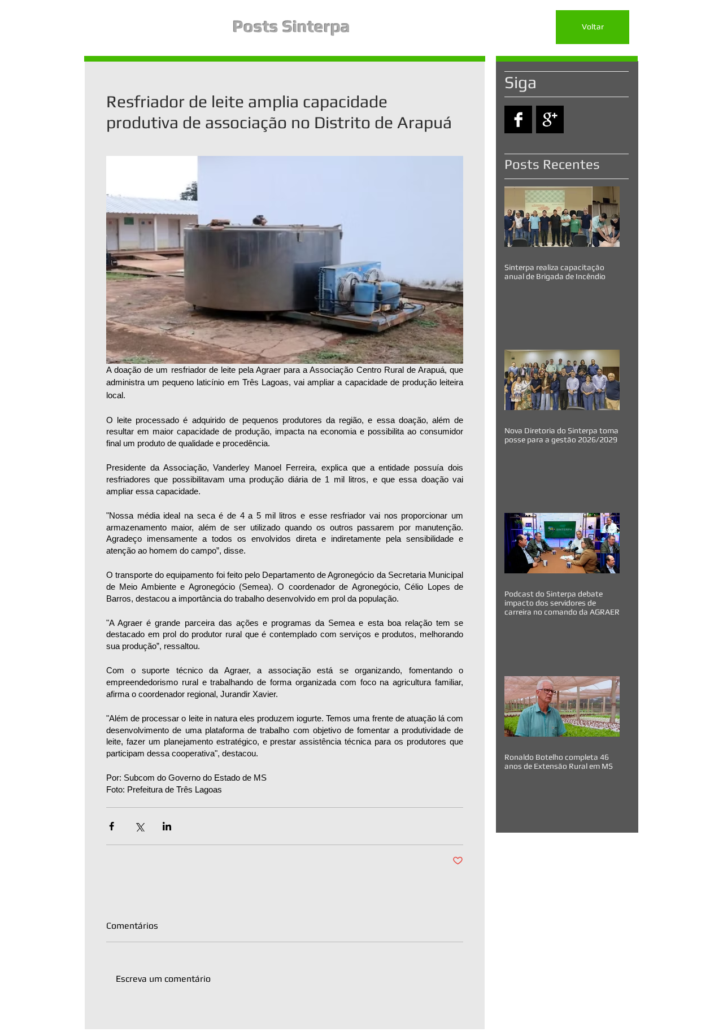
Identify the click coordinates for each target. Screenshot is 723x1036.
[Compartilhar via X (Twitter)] (139, 826)
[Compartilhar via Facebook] (111, 826)
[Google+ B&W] (550, 119)
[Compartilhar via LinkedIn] (167, 826)
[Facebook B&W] (518, 119)
